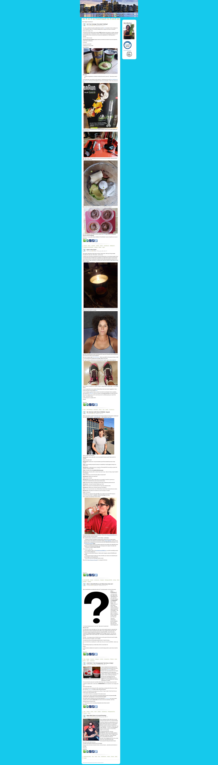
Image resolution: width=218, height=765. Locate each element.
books (96, 756)
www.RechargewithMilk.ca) (101, 550)
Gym (103, 409)
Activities (98, 18)
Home (84, 18)
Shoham (108, 669)
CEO (84, 711)
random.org (90, 689)
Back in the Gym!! (91, 249)
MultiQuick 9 (112, 245)
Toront (89, 713)
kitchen (101, 245)
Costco (92, 711)
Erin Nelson (96, 409)
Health (107, 409)
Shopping (103, 18)
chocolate (93, 245)
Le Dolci (101, 659)
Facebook (92, 659)
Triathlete (89, 581)
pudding (96, 247)
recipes (108, 756)
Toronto (112, 756)
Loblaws (99, 711)
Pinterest (112, 659)
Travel (94, 18)
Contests (113, 18)
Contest (88, 711)
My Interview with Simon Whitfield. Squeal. (98, 412)
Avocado (85, 245)
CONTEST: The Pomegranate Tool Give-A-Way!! (100, 663)
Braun (89, 245)
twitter (88, 660)
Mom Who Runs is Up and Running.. (97, 715)
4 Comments (89, 585)
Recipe (100, 247)
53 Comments (89, 664)
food (99, 756)
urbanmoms (92, 660)
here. (104, 234)
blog (84, 659)
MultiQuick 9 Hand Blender (88, 247)
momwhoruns (106, 245)
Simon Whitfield (97, 417)
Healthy (97, 245)
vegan (103, 247)
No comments (89, 25)
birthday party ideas (87, 756)
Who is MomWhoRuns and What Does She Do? (100, 584)
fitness (100, 409)
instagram (97, 659)
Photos (108, 18)
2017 (84, 409)
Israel (95, 711)
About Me (102, 762)
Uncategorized (95, 585)
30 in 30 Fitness (89, 409)
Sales (93, 762)
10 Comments (89, 716)
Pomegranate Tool (111, 711)
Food (89, 18)
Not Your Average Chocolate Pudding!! (97, 24)
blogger (87, 659)
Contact (118, 18)
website (85, 758)
